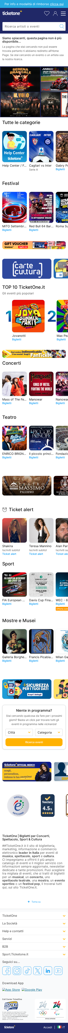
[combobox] (30, 26)
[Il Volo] (20, 104)
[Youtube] (58, 971)
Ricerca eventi (34, 742)
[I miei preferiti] (46, 13)
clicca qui (57, 4)
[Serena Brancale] (20, 79)
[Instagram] (17, 971)
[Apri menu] (63, 13)
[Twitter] (37, 971)
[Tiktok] (27, 971)
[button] (34, 901)
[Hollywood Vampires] (50, 104)
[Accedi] (55, 13)
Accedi (47, 1027)
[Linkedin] (48, 971)
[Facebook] (6, 971)
